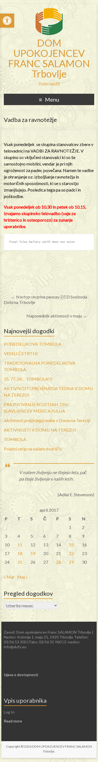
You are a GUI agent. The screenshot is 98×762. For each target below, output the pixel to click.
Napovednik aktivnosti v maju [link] (56, 315)
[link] (7, 21)
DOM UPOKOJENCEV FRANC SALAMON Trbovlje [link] (49, 58)
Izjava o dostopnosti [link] (21, 674)
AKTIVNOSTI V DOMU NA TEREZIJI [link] (40, 429)
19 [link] (32, 553)
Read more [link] (13, 721)
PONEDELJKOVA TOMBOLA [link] (32, 343)
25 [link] (19, 562)
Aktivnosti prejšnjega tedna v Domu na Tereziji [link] (47, 420)
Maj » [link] (22, 576)
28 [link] (58, 562)
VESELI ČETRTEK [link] (21, 353)
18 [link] (19, 553)
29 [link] (71, 562)
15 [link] (71, 544)
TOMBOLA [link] (15, 439)
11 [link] (19, 544)
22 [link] (71, 553)
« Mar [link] (9, 576)
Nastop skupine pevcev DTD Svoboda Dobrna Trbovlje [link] (45, 299)
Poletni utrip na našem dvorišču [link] (33, 448)
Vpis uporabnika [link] (25, 700)
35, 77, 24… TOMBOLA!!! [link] (28, 378)
